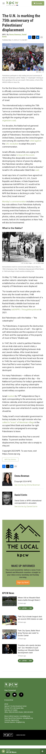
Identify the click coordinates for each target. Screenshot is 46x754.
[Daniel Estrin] (7, 498)
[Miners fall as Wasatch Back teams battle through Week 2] (9, 601)
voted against (35, 141)
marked (11, 396)
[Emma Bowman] (7, 479)
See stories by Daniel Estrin (26, 506)
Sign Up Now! (23, 582)
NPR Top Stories (10, 459)
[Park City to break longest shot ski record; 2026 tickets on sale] (9, 620)
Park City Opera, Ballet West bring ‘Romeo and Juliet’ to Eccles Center (29, 633)
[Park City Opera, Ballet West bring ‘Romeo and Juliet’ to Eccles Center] (9, 634)
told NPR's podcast (25, 309)
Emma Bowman (15, 34)
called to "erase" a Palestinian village (18, 422)
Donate (39, 3)
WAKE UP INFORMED (23, 566)
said (37, 170)
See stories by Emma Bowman (27, 485)
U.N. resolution (12, 144)
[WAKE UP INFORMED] (23, 540)
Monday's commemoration (14, 201)
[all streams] (43, 751)
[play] (3, 751)
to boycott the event (25, 155)
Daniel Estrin (21, 495)
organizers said (9, 120)
